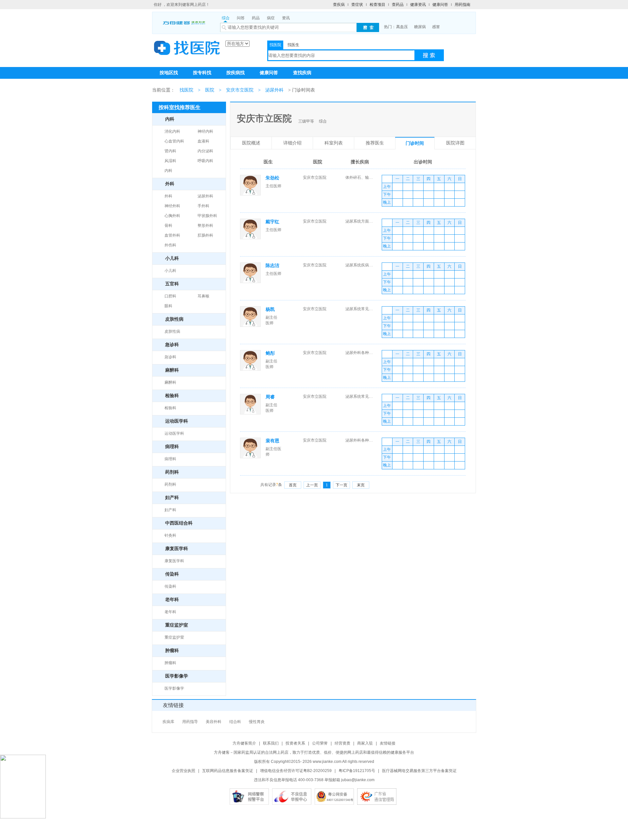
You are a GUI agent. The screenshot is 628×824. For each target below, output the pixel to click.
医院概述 (251, 143)
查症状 (357, 4)
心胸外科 (172, 215)
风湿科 (170, 161)
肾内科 (170, 151)
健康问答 (440, 4)
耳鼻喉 (203, 296)
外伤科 (170, 245)
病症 (271, 18)
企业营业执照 (183, 770)
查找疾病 (302, 72)
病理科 (170, 459)
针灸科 (170, 535)
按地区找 (169, 72)
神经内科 (205, 131)
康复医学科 (174, 561)
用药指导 (190, 721)
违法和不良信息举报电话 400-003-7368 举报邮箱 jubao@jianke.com (314, 780)
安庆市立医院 (239, 90)
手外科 (203, 206)
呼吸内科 (205, 161)
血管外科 (172, 235)
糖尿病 (420, 27)
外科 (168, 196)
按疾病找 (235, 72)
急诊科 (170, 357)
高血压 (402, 27)
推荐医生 (375, 143)
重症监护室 (174, 637)
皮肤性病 (172, 331)
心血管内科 (174, 141)
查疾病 (339, 4)
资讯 (286, 18)
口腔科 (170, 296)
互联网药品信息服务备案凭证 (227, 770)
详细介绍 (292, 143)
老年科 (170, 612)
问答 (241, 18)
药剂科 (170, 484)
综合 (226, 18)
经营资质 (342, 743)
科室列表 (333, 143)
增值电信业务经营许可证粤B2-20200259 (296, 770)
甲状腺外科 (207, 215)
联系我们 (271, 743)
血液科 (203, 141)
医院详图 (455, 143)
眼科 (168, 306)
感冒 (436, 27)
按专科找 (202, 72)
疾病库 (168, 721)
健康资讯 (418, 4)
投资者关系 (295, 743)
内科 (168, 170)
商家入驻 (365, 743)
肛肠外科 (205, 235)
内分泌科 (205, 151)
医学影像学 (174, 688)
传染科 (170, 586)
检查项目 (377, 4)
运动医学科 (174, 433)
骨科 (168, 225)
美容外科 (213, 721)
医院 (209, 90)
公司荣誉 (320, 743)
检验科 (170, 408)
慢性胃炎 (257, 721)
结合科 (235, 721)
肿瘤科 (170, 663)
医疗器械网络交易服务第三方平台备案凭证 (419, 770)
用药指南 (462, 4)
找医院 (275, 44)
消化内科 (172, 131)
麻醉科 (170, 382)
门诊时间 (415, 143)
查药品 (398, 4)
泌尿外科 (274, 90)
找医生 (293, 44)
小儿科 (170, 270)
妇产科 (170, 510)
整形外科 (205, 225)
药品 (256, 18)
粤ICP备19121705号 (357, 770)
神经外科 (172, 206)
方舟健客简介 (244, 743)
